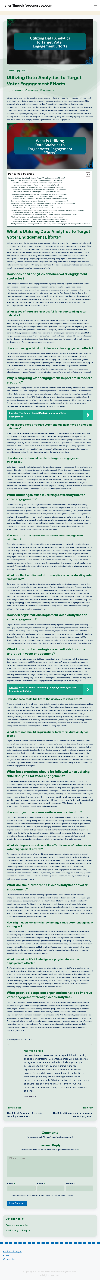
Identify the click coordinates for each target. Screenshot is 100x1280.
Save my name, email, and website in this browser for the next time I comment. (42, 1195)
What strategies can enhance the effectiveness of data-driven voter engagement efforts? (45, 215)
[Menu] (95, 5)
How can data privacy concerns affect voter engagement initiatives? (37, 196)
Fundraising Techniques (18, 1230)
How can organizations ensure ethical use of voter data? (33, 212)
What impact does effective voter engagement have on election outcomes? (40, 190)
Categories (9, 1259)
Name (11, 1183)
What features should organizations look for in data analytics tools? (37, 208)
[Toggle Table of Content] (87, 174)
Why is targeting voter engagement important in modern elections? (37, 187)
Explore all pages (12, 1251)
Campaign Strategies (17, 1225)
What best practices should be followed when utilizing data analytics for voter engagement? (47, 210)
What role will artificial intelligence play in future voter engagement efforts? (40, 221)
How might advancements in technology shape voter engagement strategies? (40, 219)
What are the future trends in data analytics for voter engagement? (37, 217)
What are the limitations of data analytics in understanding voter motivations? (40, 198)
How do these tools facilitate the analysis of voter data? (33, 205)
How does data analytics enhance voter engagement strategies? (36, 180)
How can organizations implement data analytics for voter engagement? (39, 201)
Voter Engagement (17, 71)
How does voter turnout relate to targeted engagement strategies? (36, 192)
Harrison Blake (33, 1050)
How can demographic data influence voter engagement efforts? (36, 185)
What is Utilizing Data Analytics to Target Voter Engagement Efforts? (36, 178)
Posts (6, 1255)
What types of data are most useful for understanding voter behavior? (37, 183)
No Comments (48, 90)
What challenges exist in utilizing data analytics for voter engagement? (39, 194)
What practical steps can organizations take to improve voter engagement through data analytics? (50, 224)
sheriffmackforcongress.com (28, 5)
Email (41, 1183)
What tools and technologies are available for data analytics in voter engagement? (43, 203)
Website (70, 1183)
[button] (30, 1096)
